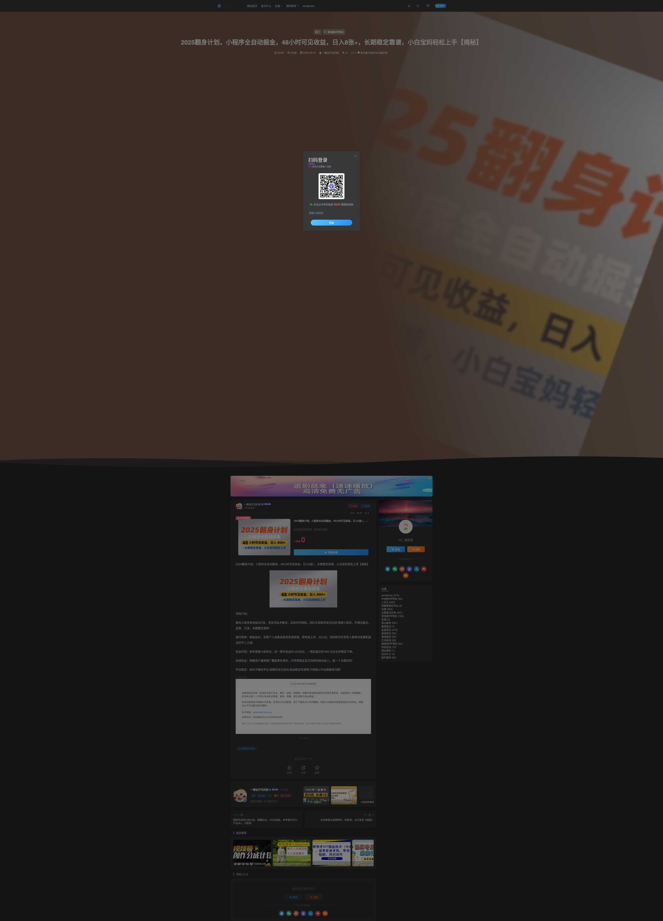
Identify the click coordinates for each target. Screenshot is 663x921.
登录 (331, 222)
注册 (329, 166)
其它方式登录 (318, 166)
